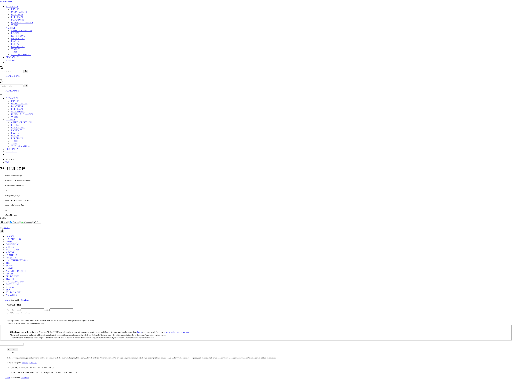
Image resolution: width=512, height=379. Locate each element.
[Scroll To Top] (2, 231)
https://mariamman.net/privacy (176, 332)
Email (46, 309)
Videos (15, 25)
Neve (7, 299)
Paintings (17, 14)
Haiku (8, 162)
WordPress (25, 299)
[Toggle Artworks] (510, 98)
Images (15, 9)
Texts (14, 52)
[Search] (1, 68)
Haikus (7, 228)
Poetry (15, 44)
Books (15, 33)
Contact (11, 60)
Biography (12, 57)
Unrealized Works (22, 22)
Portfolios (12, 284)
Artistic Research (21, 30)
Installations (19, 12)
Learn (139, 332)
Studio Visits (13, 292)
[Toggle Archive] (510, 120)
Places (15, 41)
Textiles (15, 49)
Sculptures (18, 20)
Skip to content (6, 1)
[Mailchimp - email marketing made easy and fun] (13, 352)
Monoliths (18, 38)
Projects (11, 257)
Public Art (17, 17)
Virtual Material (21, 54)
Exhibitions (18, 36)
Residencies (18, 46)
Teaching (11, 279)
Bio (8, 289)
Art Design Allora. (29, 362)
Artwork (11, 295)
